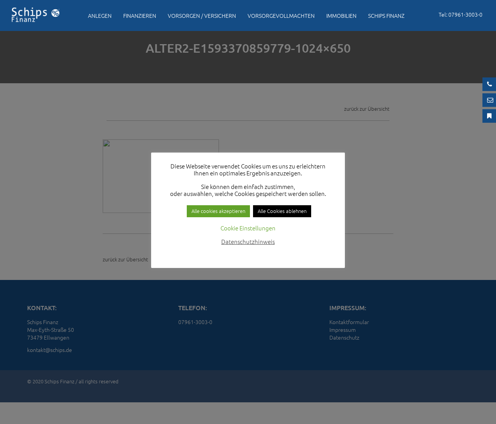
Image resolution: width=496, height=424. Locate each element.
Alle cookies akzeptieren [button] (218, 211)
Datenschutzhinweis (248, 241)
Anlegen (100, 15)
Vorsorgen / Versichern (202, 15)
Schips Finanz (386, 15)
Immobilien (341, 15)
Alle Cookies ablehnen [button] (282, 211)
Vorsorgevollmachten (281, 15)
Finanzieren (139, 15)
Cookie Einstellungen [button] (248, 228)
